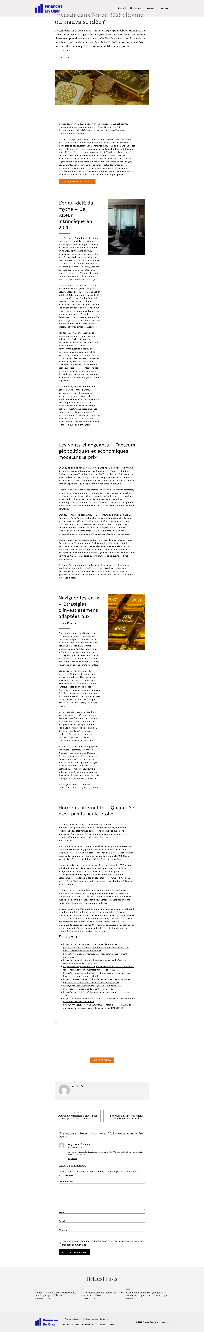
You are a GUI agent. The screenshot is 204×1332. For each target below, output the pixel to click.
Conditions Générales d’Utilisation (77, 1325)
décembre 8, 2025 (76, 1147)
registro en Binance (79, 1144)
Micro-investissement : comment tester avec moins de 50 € (102, 1294)
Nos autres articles (77, 181)
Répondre (72, 1158)
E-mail (63, 1221)
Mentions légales (73, 1319)
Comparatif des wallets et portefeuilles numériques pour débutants (55, 1294)
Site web (63, 1230)
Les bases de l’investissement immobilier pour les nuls (126, 1117)
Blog (37, 1289)
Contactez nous (102, 1060)
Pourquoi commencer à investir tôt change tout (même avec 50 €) (77, 1117)
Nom (62, 1212)
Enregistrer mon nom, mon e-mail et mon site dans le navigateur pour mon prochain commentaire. (103, 1243)
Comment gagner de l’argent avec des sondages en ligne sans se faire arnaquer (147, 1294)
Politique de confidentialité (95, 1319)
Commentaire (67, 1181)
